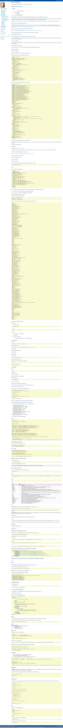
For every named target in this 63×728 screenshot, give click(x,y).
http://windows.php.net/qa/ (41, 17)
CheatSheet (3, 24)
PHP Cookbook (3, 15)
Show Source (2, 39)
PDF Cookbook (3, 14)
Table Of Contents (3, 8)
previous (58, 0)
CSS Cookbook (3, 10)
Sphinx (42, 727)
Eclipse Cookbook (3, 11)
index (62, 0)
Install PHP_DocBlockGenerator (5, 18)
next (60, 0)
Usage (3, 22)
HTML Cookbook (3, 12)
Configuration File (4, 21)
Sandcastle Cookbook (4, 26)
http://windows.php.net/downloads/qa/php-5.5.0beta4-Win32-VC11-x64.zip (22, 153)
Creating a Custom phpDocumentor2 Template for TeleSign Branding (5, 20)
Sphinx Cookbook (3, 27)
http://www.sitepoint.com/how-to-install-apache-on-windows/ (33, 30)
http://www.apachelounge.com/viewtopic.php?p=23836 (23, 21)
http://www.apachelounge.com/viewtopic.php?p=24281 (43, 21)
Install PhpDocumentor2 (5, 16)
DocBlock (3, 23)
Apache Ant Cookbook (4, 9)
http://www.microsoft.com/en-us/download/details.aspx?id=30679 (24, 26)
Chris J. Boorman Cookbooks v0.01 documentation (7, 0)
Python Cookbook (3, 25)
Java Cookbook (3, 13)
